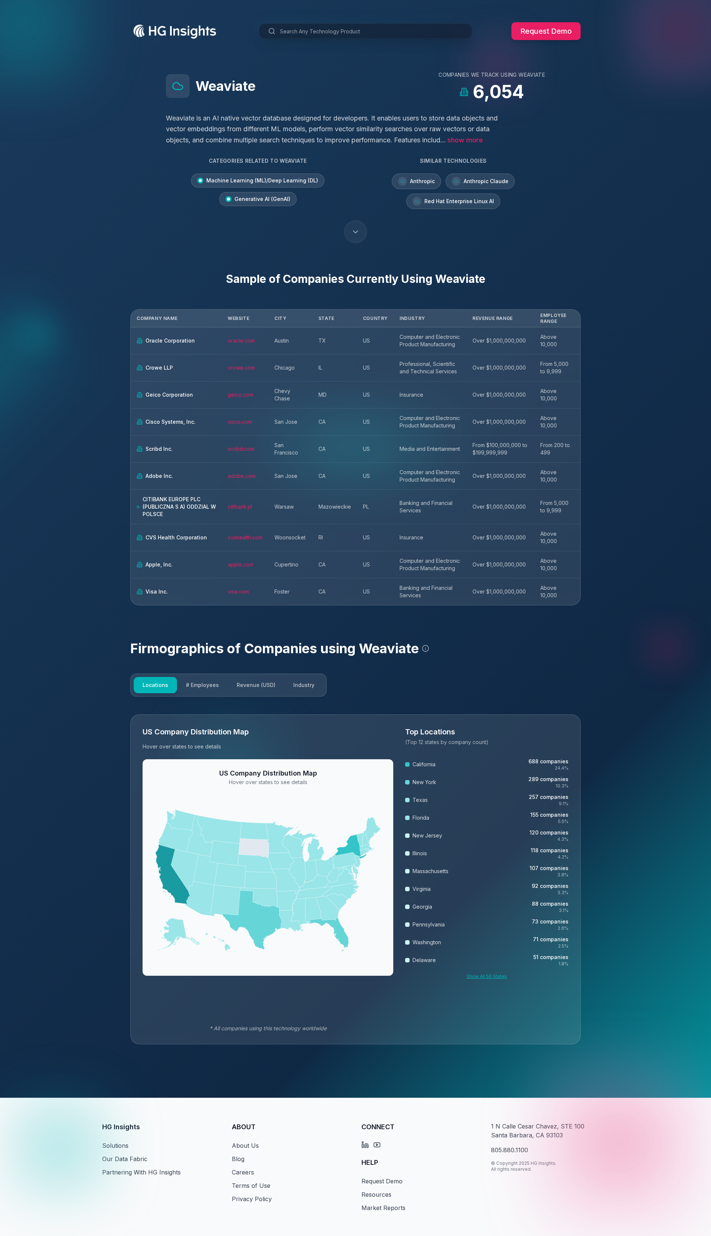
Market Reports (383, 1208)
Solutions (115, 1145)
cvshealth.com (245, 537)
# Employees (202, 685)
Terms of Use (251, 1185)
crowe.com (241, 367)
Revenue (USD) (256, 685)
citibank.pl (240, 506)
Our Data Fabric (124, 1159)
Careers (243, 1172)
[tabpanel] (355, 879)
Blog (238, 1159)
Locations (155, 685)
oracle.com (241, 340)
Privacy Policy (252, 1199)
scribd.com (241, 449)
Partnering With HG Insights (141, 1172)
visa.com (238, 591)
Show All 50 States (487, 976)
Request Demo (546, 31)
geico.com (240, 394)
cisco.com (240, 422)
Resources (376, 1194)
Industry (303, 685)
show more (465, 140)
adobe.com (242, 476)
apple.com (240, 564)
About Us (245, 1145)
